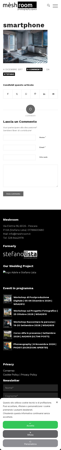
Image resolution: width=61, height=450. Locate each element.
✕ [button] (57, 402)
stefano (9, 74)
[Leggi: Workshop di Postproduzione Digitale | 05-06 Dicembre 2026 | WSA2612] (7, 298)
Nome (42, 137)
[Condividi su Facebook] (7, 94)
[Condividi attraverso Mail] (53, 94)
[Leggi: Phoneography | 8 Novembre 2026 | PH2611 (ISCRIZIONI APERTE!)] (7, 345)
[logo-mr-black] (25, 6)
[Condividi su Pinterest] (35, 94)
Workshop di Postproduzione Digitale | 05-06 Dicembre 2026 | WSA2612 (32, 300)
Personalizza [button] (30, 444)
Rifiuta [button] (30, 435)
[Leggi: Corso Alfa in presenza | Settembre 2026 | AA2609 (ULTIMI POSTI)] (7, 334)
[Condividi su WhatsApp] (26, 94)
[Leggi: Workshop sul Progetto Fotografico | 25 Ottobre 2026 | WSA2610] (7, 312)
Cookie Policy (11, 374)
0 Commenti (34, 69)
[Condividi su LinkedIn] (44, 94)
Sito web (43, 157)
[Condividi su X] (16, 94)
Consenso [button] (9, 370)
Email (42, 147)
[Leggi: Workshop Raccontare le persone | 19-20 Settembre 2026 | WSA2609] (7, 323)
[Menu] (54, 6)
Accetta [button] (30, 425)
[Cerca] (47, 6)
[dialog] (30, 424)
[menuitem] (47, 6)
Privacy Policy (29, 374)
